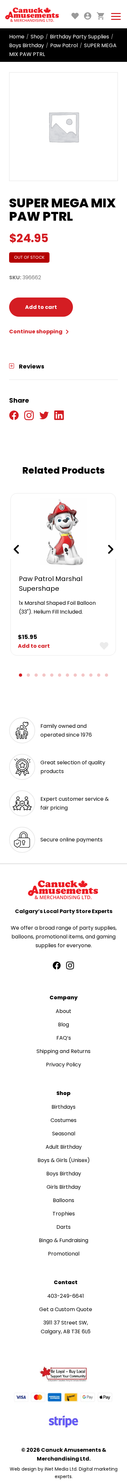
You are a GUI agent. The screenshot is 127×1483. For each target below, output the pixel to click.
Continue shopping (36, 331)
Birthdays (63, 1107)
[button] (20, 675)
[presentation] (16, 549)
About (63, 1011)
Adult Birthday (64, 1147)
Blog (63, 1024)
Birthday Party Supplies (79, 36)
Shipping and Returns (63, 1051)
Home (16, 36)
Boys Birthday (26, 45)
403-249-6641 (65, 1296)
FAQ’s (63, 1038)
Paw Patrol (64, 45)
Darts (63, 1227)
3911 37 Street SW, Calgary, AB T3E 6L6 (66, 1327)
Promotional (63, 1253)
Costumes (63, 1120)
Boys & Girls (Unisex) (63, 1160)
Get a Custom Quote (65, 1309)
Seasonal (63, 1133)
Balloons (63, 1200)
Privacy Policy (63, 1064)
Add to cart (41, 307)
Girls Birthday (64, 1187)
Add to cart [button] (34, 646)
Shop (37, 36)
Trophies (63, 1213)
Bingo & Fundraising (63, 1240)
